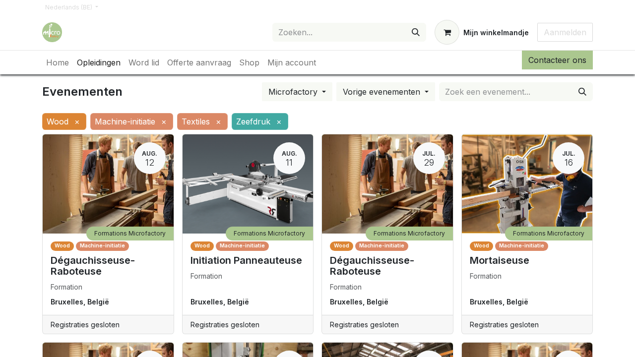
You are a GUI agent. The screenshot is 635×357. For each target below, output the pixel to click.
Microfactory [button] (294, 92)
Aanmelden (565, 32)
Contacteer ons (557, 60)
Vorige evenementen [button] (383, 92)
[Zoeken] (415, 32)
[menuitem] (57, 62)
